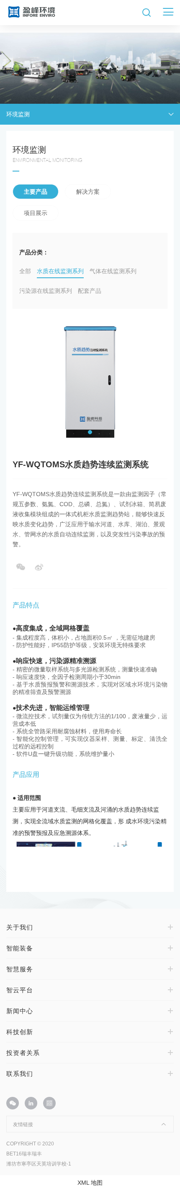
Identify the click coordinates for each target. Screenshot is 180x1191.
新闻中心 (19, 1010)
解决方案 (88, 191)
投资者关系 (23, 1052)
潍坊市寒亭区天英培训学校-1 (38, 1164)
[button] (90, 432)
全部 (25, 271)
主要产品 (35, 191)
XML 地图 (90, 1182)
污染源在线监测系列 (45, 290)
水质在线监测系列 (60, 271)
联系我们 (19, 1073)
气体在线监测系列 (113, 271)
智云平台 (19, 990)
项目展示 (35, 213)
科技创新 (19, 1031)
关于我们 (19, 927)
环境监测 (18, 114)
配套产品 (89, 290)
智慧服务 (19, 969)
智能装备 (19, 948)
